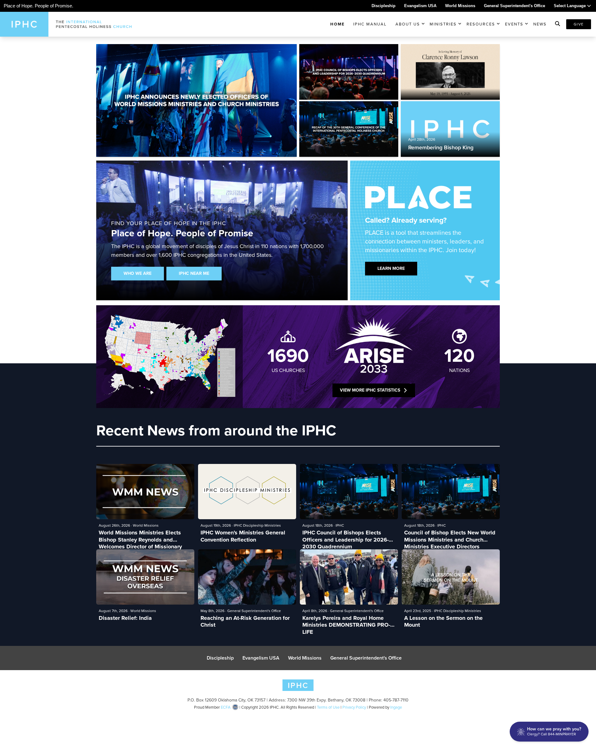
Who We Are (137, 273)
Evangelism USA (420, 5)
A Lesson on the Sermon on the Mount (443, 622)
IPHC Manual (370, 24)
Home (337, 24)
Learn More (391, 268)
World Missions (460, 5)
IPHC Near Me (194, 273)
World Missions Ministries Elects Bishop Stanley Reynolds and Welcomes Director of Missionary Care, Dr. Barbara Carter (140, 536)
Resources (481, 24)
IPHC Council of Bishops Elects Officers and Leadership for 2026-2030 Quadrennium (345, 536)
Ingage (396, 707)
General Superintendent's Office (514, 5)
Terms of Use (328, 707)
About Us (407, 24)
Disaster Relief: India (125, 618)
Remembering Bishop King (440, 147)
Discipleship (383, 5)
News (540, 24)
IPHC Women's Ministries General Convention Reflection (243, 536)
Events (514, 24)
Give (579, 24)
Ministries (443, 24)
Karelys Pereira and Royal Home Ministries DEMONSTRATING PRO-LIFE (346, 622)
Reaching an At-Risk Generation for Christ (245, 622)
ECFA (226, 707)
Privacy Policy (354, 707)
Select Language (570, 5)
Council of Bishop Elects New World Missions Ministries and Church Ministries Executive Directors (449, 536)
